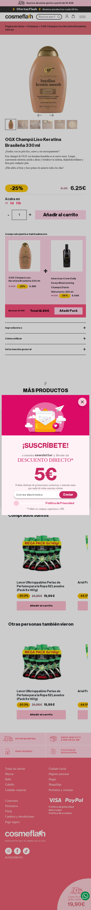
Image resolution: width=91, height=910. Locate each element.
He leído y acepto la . (47, 503)
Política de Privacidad (60, 503)
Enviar (68, 494)
